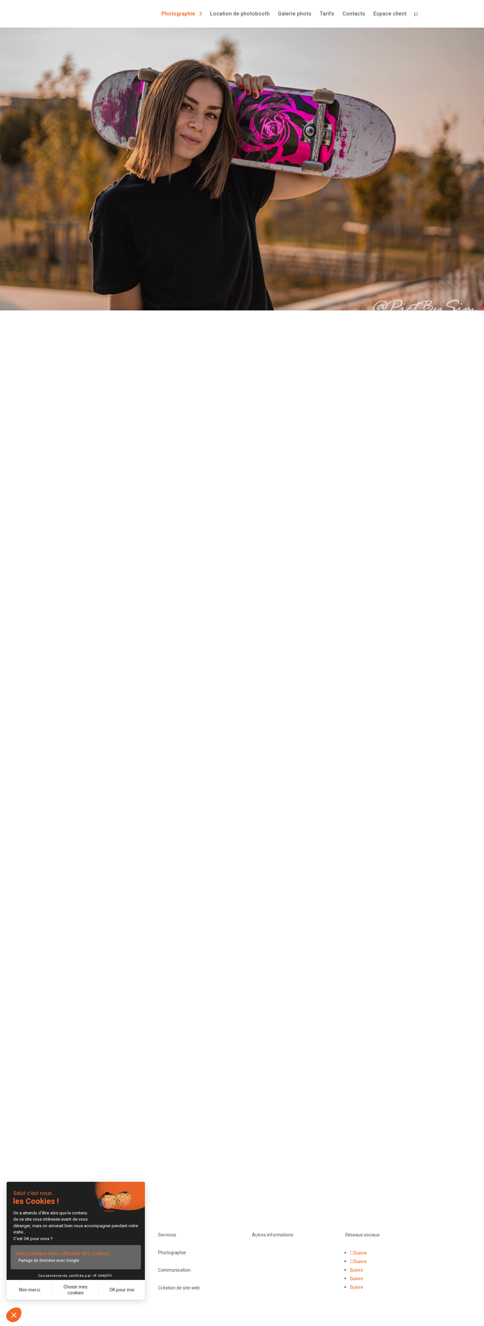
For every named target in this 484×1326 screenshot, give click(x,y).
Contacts (353, 15)
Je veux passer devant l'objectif (242, 1035)
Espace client (390, 15)
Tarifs (327, 15)
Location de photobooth (240, 15)
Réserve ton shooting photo (242, 221)
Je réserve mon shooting (296, 775)
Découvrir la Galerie (153, 635)
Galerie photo (294, 15)
